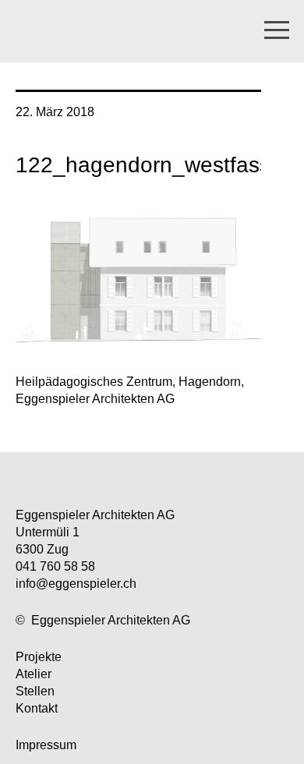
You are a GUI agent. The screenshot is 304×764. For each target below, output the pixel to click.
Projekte (39, 656)
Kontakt (37, 708)
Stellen (35, 691)
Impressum (46, 745)
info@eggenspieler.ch (76, 583)
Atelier (33, 674)
